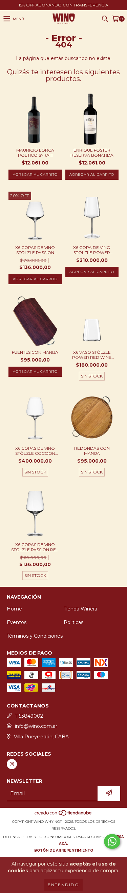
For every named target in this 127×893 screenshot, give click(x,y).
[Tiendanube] (63, 815)
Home (14, 609)
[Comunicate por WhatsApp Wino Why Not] (112, 841)
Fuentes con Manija (35, 352)
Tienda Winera (80, 609)
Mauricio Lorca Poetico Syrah (35, 153)
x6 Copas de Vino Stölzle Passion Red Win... (35, 547)
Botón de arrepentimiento (63, 850)
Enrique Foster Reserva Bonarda (91, 153)
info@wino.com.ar (36, 726)
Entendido (63, 884)
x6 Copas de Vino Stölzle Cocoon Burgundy (35, 451)
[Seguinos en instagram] (12, 764)
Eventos (16, 622)
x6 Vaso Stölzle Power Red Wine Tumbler (91, 355)
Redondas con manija (92, 451)
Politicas (73, 622)
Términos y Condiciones (35, 636)
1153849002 (29, 716)
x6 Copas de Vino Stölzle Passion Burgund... (35, 250)
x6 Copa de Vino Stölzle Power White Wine (91, 250)
